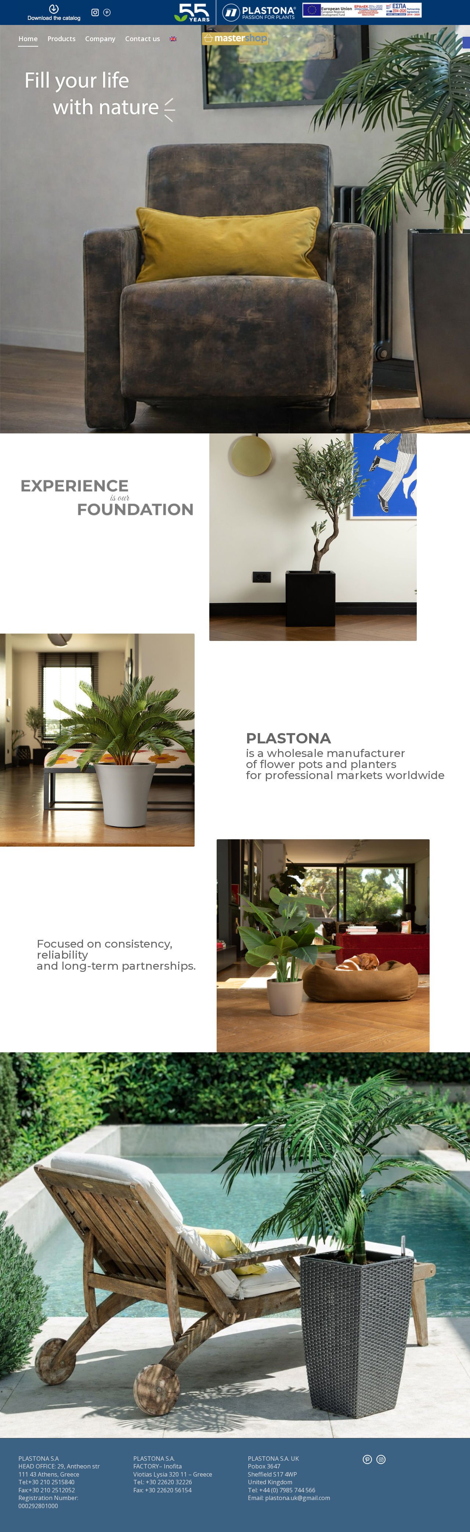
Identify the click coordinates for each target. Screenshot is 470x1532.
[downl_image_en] (53, 12)
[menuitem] (28, 39)
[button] (466, 42)
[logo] (235, 12)
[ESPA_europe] (362, 10)
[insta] (95, 12)
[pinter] (107, 12)
